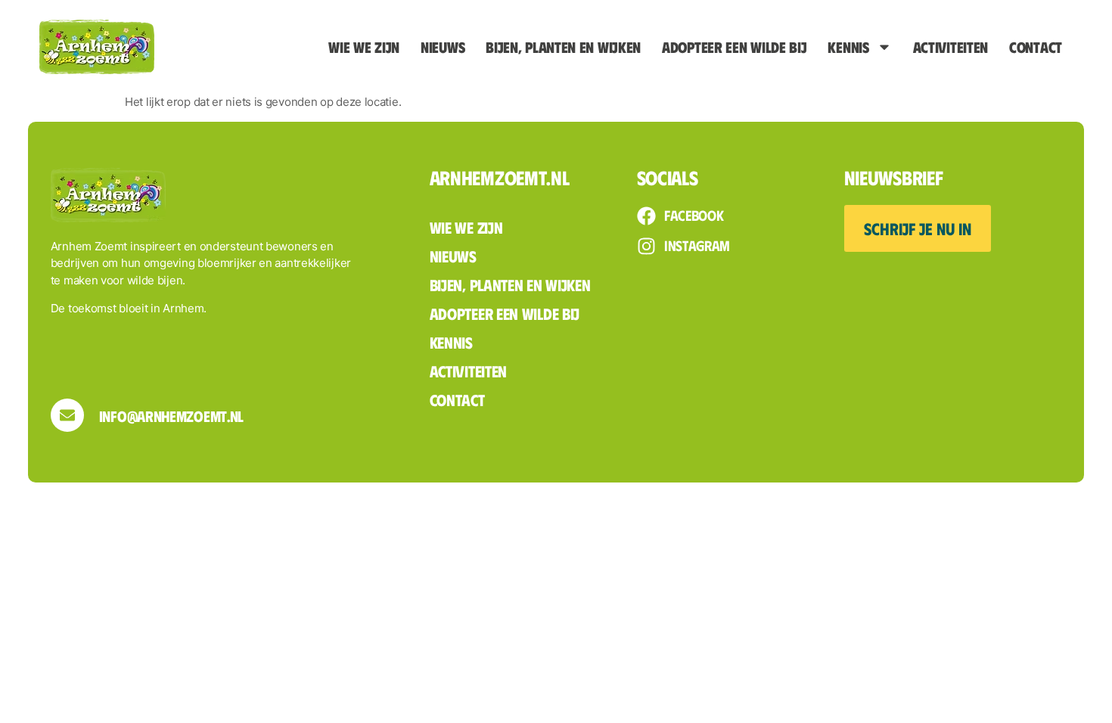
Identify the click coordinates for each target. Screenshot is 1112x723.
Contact (1035, 46)
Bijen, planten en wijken (563, 46)
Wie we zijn (363, 46)
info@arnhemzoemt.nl (171, 415)
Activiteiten (950, 46)
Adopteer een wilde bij (734, 46)
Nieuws (442, 46)
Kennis (848, 46)
